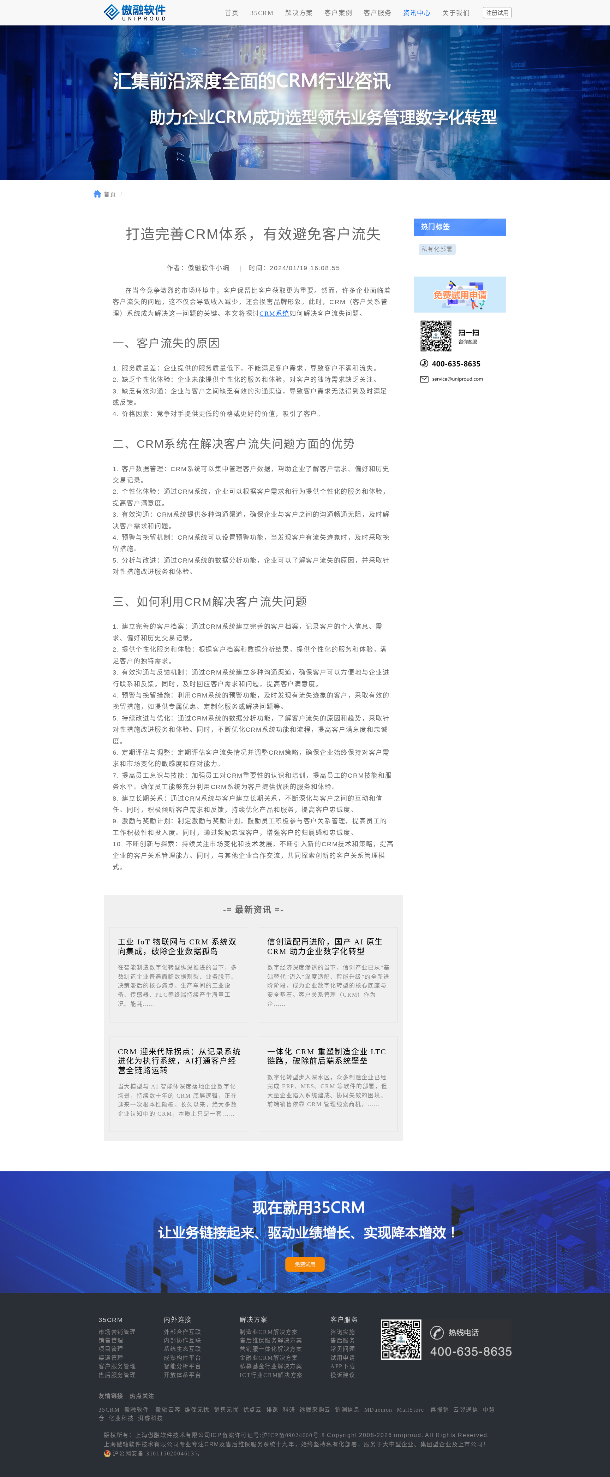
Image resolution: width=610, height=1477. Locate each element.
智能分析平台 (183, 1366)
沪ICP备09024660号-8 (293, 1435)
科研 (289, 1410)
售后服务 (342, 1340)
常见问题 (342, 1349)
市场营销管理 (117, 1332)
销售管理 (111, 1340)
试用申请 (342, 1358)
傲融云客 (167, 1410)
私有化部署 (437, 249)
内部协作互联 (183, 1340)
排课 (272, 1410)
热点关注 (142, 1396)
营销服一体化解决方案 (271, 1349)
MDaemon (378, 1410)
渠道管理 (111, 1358)
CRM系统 (274, 313)
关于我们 (456, 13)
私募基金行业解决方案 (271, 1366)
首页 (232, 13)
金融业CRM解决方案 (269, 1358)
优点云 (252, 1410)
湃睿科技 (150, 1418)
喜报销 (439, 1410)
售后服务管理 (117, 1375)
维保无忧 (197, 1410)
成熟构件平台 (183, 1358)
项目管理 (111, 1349)
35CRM (262, 13)
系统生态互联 (183, 1349)
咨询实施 (342, 1332)
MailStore (410, 1410)
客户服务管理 (117, 1366)
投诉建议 (342, 1375)
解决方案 (299, 13)
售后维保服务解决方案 (271, 1340)
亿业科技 (121, 1418)
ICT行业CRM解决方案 (271, 1375)
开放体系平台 (183, 1375)
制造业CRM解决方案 (269, 1332)
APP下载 (342, 1366)
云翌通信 (465, 1410)
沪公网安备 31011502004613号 (157, 1454)
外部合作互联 (183, 1332)
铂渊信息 (347, 1410)
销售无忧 (226, 1410)
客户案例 (338, 13)
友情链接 (111, 1396)
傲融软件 (136, 1410)
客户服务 (377, 13)
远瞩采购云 (315, 1410)
